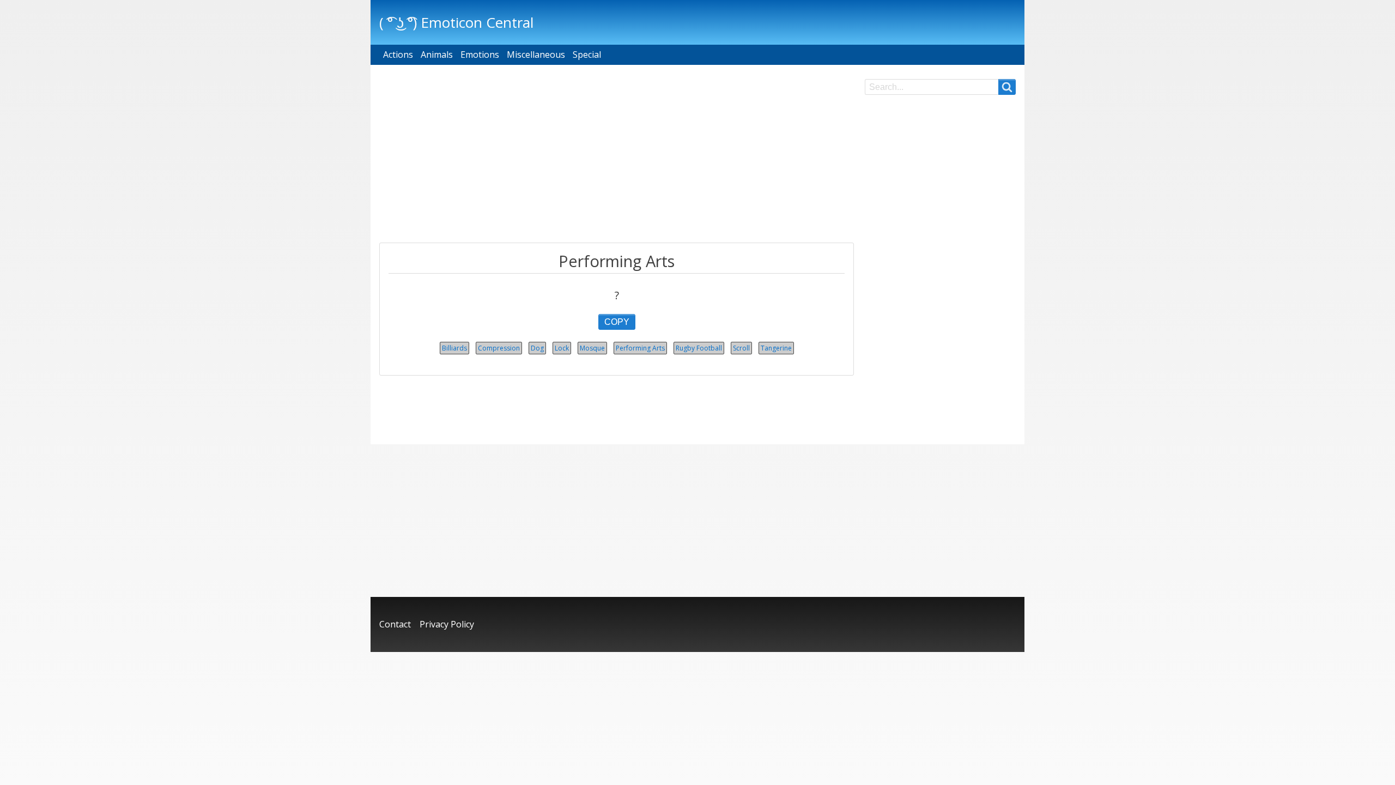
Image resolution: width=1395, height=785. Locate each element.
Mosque (592, 348)
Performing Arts (640, 348)
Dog (537, 348)
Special (587, 55)
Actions (398, 55)
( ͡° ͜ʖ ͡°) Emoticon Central (456, 22)
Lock (562, 348)
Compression (499, 348)
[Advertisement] (616, 155)
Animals (437, 55)
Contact (395, 624)
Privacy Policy (447, 624)
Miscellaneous (536, 55)
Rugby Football (699, 348)
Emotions (479, 55)
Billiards (454, 348)
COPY (616, 322)
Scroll (741, 348)
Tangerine (776, 348)
